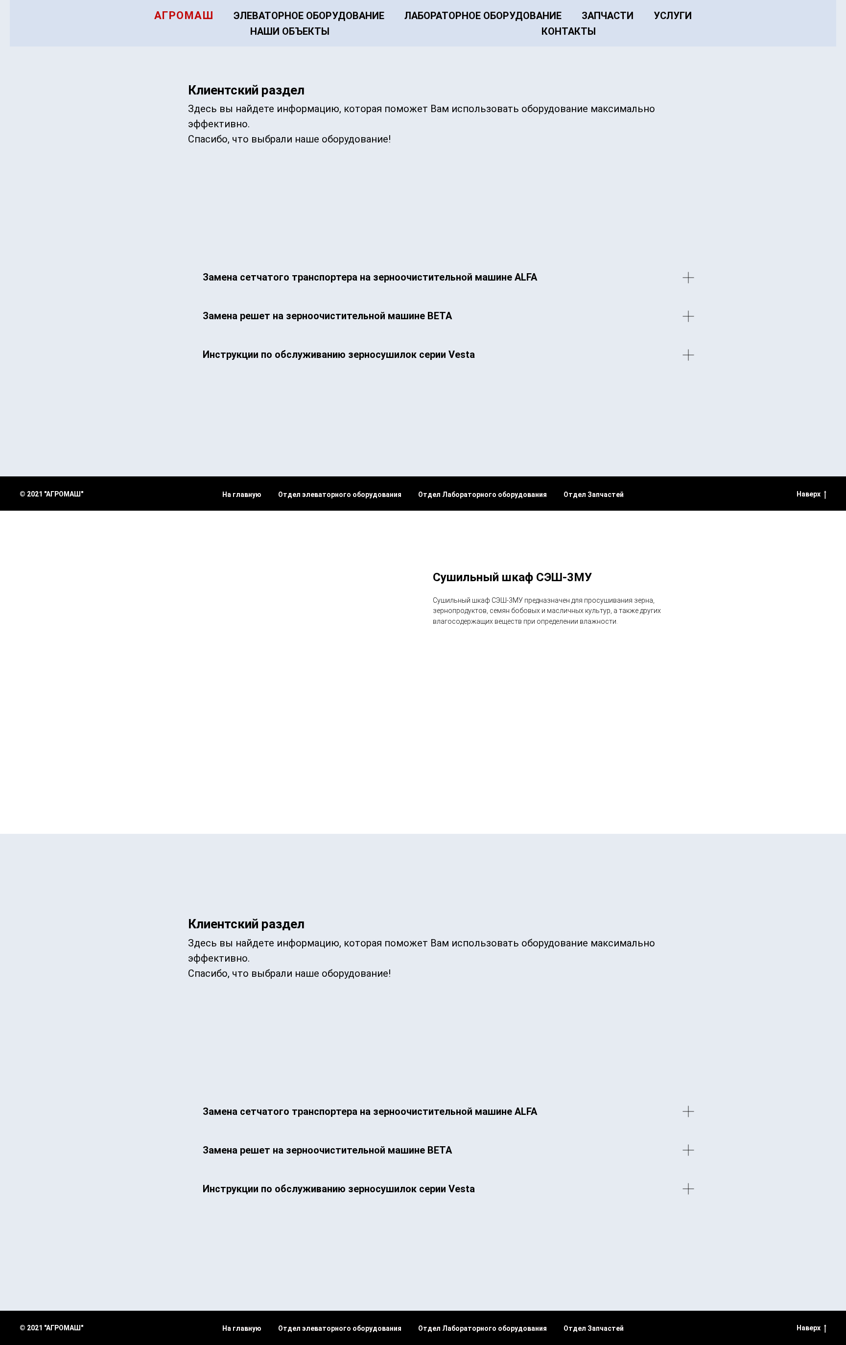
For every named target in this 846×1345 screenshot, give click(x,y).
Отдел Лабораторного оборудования (482, 494)
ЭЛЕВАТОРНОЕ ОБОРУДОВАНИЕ (309, 16)
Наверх (809, 494)
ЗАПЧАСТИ (608, 16)
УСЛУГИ (673, 16)
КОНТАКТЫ (568, 31)
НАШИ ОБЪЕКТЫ (289, 31)
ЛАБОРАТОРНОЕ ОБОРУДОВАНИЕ (483, 16)
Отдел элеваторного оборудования (339, 494)
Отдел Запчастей (594, 494)
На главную (241, 494)
